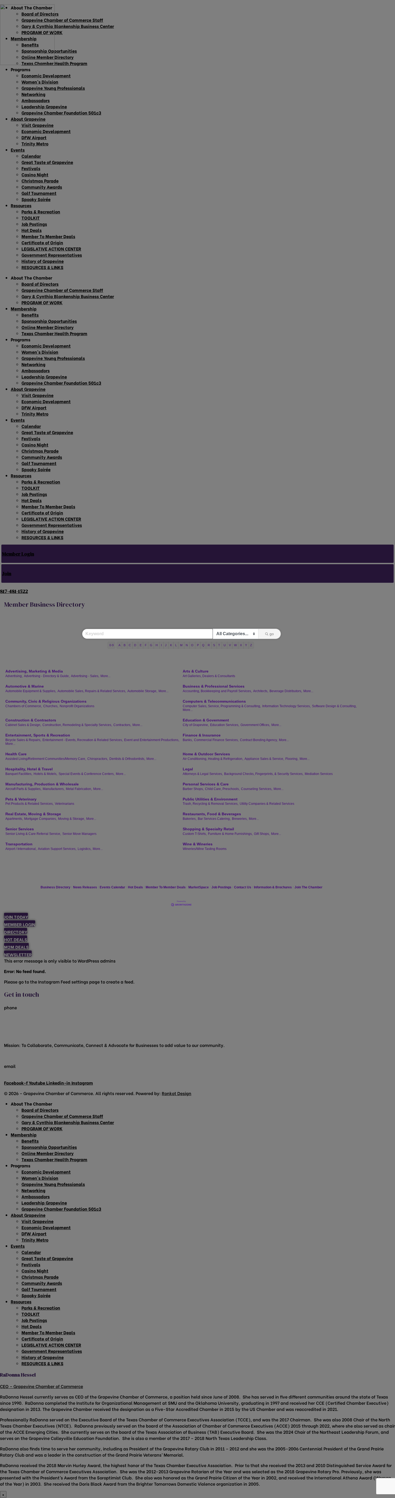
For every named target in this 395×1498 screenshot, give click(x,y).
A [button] (119, 645)
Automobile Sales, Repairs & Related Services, (92, 691)
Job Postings (221, 887)
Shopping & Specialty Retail (208, 829)
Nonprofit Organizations (77, 706)
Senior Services (19, 829)
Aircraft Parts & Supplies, (23, 789)
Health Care (16, 754)
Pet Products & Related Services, (29, 804)
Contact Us (242, 887)
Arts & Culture (196, 671)
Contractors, (122, 725)
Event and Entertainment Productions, (151, 740)
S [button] (214, 645)
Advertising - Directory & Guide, (47, 676)
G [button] (151, 645)
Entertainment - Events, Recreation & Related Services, (82, 740)
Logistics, (84, 849)
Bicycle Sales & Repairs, (23, 740)
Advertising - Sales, (85, 676)
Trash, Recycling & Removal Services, (210, 804)
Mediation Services (319, 774)
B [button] (124, 645)
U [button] (225, 645)
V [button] (230, 645)
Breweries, (239, 819)
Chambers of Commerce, (23, 706)
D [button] (135, 645)
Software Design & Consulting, (334, 706)
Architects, (260, 691)
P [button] (198, 645)
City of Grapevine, (196, 725)
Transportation (19, 844)
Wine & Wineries (198, 844)
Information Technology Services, (286, 706)
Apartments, (14, 819)
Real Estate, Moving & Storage (33, 814)
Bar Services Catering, (214, 819)
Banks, (188, 740)
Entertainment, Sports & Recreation (37, 735)
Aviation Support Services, (57, 849)
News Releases (85, 887)
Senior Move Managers (79, 834)
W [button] (235, 645)
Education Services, (224, 725)
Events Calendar (112, 887)
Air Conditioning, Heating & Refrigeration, (213, 759)
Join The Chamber (308, 887)
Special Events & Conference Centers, (86, 774)
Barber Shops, (193, 789)
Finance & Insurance (202, 735)
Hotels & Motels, (45, 774)
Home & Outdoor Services (206, 754)
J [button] (166, 645)
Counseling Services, (256, 789)
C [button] (130, 645)
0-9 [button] (111, 645)
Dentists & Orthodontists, (127, 759)
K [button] (171, 645)
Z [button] (251, 645)
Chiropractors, (97, 759)
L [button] (176, 645)
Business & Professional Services (214, 686)
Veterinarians (64, 804)
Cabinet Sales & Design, (23, 725)
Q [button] (203, 645)
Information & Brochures (273, 887)
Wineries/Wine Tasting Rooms (205, 849)
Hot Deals (135, 887)
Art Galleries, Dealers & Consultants (209, 676)
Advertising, (14, 676)
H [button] (157, 645)
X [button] (241, 645)
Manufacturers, (53, 789)
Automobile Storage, (142, 691)
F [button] (146, 645)
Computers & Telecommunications (214, 701)
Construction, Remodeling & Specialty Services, (77, 725)
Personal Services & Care (206, 784)
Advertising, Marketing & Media (34, 671)
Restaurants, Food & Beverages (212, 814)
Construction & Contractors (30, 720)
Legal (188, 769)
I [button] (161, 645)
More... (105, 676)
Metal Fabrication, (79, 789)
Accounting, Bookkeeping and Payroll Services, (217, 691)
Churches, (50, 706)
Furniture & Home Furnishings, (230, 834)
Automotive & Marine (24, 686)
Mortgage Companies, (40, 819)
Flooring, (291, 759)
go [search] (272, 634)
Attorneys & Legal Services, (203, 774)
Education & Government (206, 720)
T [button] (219, 645)
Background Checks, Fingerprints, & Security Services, (263, 774)
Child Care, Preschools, (222, 789)
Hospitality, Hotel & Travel (29, 769)
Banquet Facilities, (18, 774)
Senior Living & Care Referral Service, (33, 834)
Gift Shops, (262, 834)
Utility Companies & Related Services (267, 804)
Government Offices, (255, 725)
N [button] (187, 645)
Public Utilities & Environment (210, 799)
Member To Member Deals (166, 887)
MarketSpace (198, 887)
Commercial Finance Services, (216, 740)
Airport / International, (21, 849)
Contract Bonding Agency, (259, 740)
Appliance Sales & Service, (264, 759)
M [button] (181, 645)
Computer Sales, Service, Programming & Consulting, (222, 706)
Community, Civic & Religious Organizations (46, 701)
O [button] (192, 645)
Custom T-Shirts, (195, 834)
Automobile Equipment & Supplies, (30, 691)
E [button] (141, 645)
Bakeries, (189, 819)
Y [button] (246, 645)
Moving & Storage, (71, 819)
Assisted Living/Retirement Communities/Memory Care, (45, 759)
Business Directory (55, 887)
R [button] (209, 645)
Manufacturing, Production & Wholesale (42, 784)
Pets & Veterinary (21, 799)
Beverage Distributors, (286, 691)
